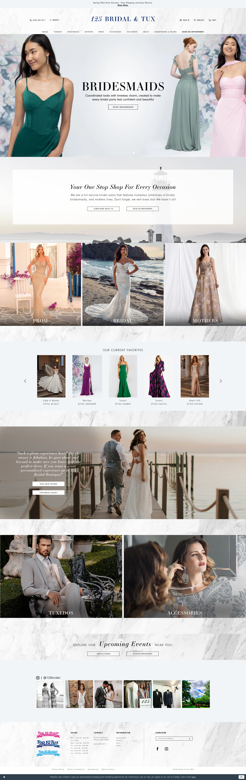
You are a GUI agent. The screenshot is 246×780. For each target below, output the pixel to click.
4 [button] (121, 153)
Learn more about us (103, 209)
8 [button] (138, 153)
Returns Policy (108, 769)
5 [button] (125, 153)
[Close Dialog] (4, 777)
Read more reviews (48, 484)
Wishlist (119, 740)
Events (118, 745)
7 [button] (134, 153)
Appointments (121, 738)
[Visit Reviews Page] (123, 472)
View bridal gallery (48, 493)
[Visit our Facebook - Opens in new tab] (157, 749)
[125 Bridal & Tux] (123, 18)
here (194, 777)
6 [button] (129, 153)
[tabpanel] (87, 381)
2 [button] (112, 153)
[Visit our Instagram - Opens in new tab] (166, 749)
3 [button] (116, 153)
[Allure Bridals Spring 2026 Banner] (123, 95)
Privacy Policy (58, 769)
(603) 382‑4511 (100, 744)
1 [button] (108, 153)
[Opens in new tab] (50, 694)
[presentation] (51, 381)
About (118, 743)
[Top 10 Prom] (48, 735)
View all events (103, 654)
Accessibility (93, 769)
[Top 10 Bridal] (48, 753)
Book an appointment (142, 209)
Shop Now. (123, 5)
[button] (185, 20)
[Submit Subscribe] (189, 738)
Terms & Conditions (76, 769)
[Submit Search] (51, 20)
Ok (241, 777)
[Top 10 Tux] (48, 744)
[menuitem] (38, 20)
